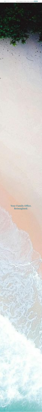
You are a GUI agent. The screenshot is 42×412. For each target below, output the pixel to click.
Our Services (31, 1)
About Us (17, 1)
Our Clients (24, 1)
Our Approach (21, 1)
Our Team (28, 1)
